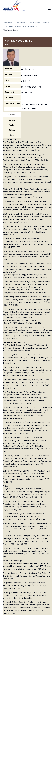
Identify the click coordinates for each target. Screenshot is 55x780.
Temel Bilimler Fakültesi (39, 22)
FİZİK (23, 10)
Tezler (12, 125)
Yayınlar (11, 115)
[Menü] (49, 8)
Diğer (12, 135)
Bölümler (10, 26)
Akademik (7, 22)
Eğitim (12, 130)
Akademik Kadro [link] (10, 30)
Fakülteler (20, 22)
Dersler (12, 120)
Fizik (19, 26)
